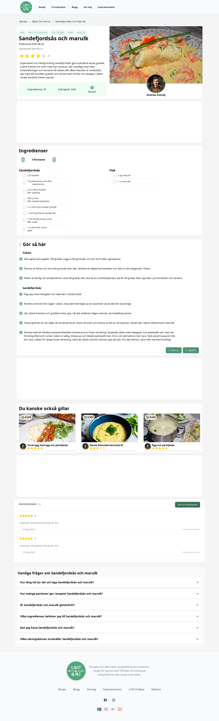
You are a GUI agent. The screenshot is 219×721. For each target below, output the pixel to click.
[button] (23, 159)
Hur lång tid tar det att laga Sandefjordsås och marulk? (57, 582)
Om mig (88, 7)
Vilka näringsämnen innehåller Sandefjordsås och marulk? (59, 639)
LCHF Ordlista (136, 689)
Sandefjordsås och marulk (70, 21)
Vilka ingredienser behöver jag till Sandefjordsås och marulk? (61, 616)
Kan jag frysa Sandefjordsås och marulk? (47, 627)
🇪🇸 (120, 709)
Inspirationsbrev (106, 7)
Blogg (75, 7)
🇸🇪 (99, 709)
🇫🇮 (113, 709)
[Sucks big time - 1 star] (21, 56)
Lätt (22, 32)
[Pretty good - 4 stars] (38, 56)
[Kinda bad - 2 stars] (27, 56)
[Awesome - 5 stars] (43, 56)
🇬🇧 (106, 709)
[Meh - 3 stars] (32, 56)
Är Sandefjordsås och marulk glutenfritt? (47, 605)
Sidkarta (156, 689)
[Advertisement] (106, 122)
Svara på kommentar (190, 529)
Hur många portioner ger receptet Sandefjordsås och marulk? (61, 593)
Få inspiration (59, 7)
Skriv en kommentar (188, 504)
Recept (42, 7)
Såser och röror (41, 21)
